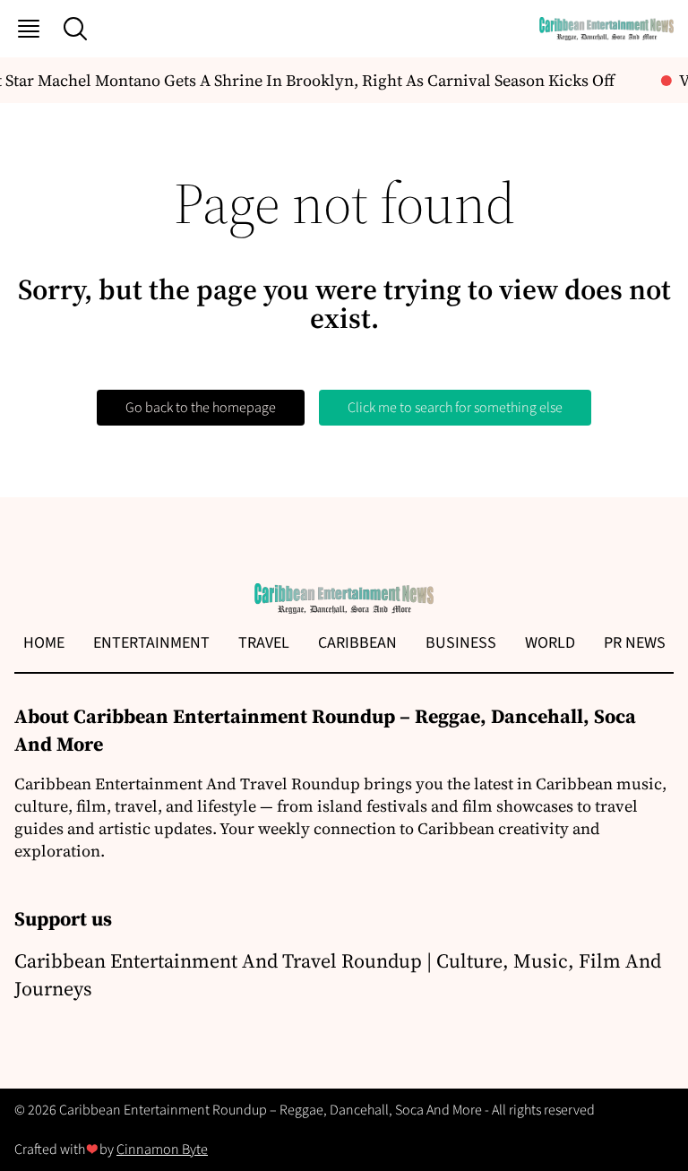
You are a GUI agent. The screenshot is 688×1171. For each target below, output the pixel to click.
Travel (263, 643)
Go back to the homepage (200, 408)
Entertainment (151, 643)
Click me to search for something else (455, 408)
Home (43, 643)
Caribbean (357, 643)
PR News (635, 643)
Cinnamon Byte (162, 1149)
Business (461, 643)
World (550, 643)
